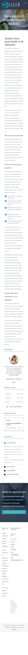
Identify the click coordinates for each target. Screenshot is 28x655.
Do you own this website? (11, 427)
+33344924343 (14, 555)
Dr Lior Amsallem (14, 604)
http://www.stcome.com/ (17, 560)
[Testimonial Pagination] (12, 382)
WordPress (14, 629)
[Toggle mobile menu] (25, 3)
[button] (14, 443)
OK (19, 427)
